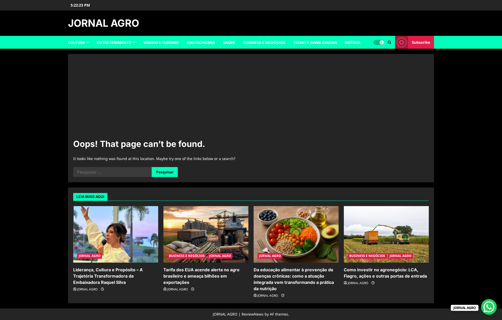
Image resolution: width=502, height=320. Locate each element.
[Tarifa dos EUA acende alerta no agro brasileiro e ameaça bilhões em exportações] (205, 234)
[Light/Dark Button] (378, 42)
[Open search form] (389, 42)
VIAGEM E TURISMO (161, 42)
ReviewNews (253, 314)
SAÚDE (229, 42)
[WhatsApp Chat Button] (489, 307)
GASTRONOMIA (201, 42)
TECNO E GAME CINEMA (315, 42)
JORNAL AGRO (103, 23)
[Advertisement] (251, 98)
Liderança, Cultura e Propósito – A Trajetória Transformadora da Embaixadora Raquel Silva (108, 276)
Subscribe (421, 42)
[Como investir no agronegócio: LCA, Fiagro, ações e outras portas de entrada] (386, 234)
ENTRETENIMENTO (114, 42)
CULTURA (76, 42)
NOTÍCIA (352, 42)
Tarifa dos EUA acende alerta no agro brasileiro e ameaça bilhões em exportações (201, 276)
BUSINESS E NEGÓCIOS (264, 42)
